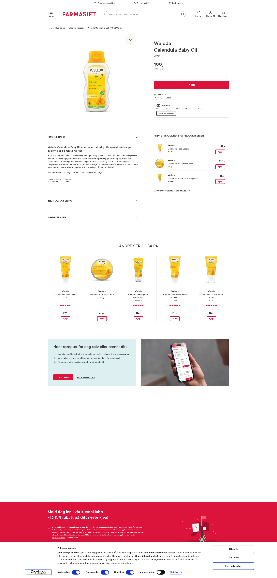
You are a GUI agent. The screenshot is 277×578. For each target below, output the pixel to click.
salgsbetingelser (58, 537)
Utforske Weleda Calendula (170, 190)
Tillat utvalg (233, 558)
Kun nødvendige (233, 566)
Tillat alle (233, 549)
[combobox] (145, 14)
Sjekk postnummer (166, 113)
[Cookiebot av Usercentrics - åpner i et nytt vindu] (38, 572)
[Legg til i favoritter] (130, 39)
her (131, 535)
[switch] (105, 572)
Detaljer (174, 572)
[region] (96, 80)
